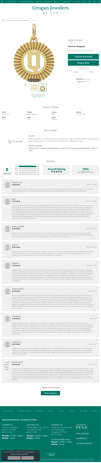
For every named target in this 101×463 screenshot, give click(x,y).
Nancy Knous (17, 182)
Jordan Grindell (18, 226)
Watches (48, 1)
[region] (34, 53)
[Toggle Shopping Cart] (89, 1)
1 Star (16, 174)
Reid (13, 199)
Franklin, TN (56, 425)
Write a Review (50, 393)
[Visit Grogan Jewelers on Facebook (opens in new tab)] (77, 427)
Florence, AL (7, 425)
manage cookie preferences (19, 454)
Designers (66, 1)
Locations (76, 1)
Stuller (53, 114)
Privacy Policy (89, 459)
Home (3, 20)
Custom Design (11, 1)
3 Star (16, 170)
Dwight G (15, 263)
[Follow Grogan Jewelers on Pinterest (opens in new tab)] (79, 427)
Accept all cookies (27, 458)
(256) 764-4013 (38, 97)
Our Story (83, 411)
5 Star (16, 166)
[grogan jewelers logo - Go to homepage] (50, 10)
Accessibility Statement (78, 459)
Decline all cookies (14, 458)
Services (57, 1)
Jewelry (38, 1)
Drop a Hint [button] (83, 62)
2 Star (16, 172)
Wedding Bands (33, 148)
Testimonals (81, 438)
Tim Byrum (16, 316)
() (38, 166)
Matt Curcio (16, 342)
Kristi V (15, 245)
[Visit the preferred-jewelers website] (50, 454)
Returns (91, 72)
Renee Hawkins (18, 289)
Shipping (75, 72)
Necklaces (87, 148)
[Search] (84, 1)
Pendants (15, 20)
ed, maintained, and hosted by (53, 459)
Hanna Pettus (17, 362)
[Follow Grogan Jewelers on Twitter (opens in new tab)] (82, 427)
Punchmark (66, 459)
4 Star (16, 168)
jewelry (9, 20)
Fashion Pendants (23, 20)
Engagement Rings (26, 1)
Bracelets (73, 148)
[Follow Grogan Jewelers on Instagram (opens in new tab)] (86, 427)
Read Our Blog (82, 433)
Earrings (80, 148)
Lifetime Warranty (84, 443)
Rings (93, 148)
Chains (30, 150)
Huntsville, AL (33, 425)
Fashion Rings (64, 148)
